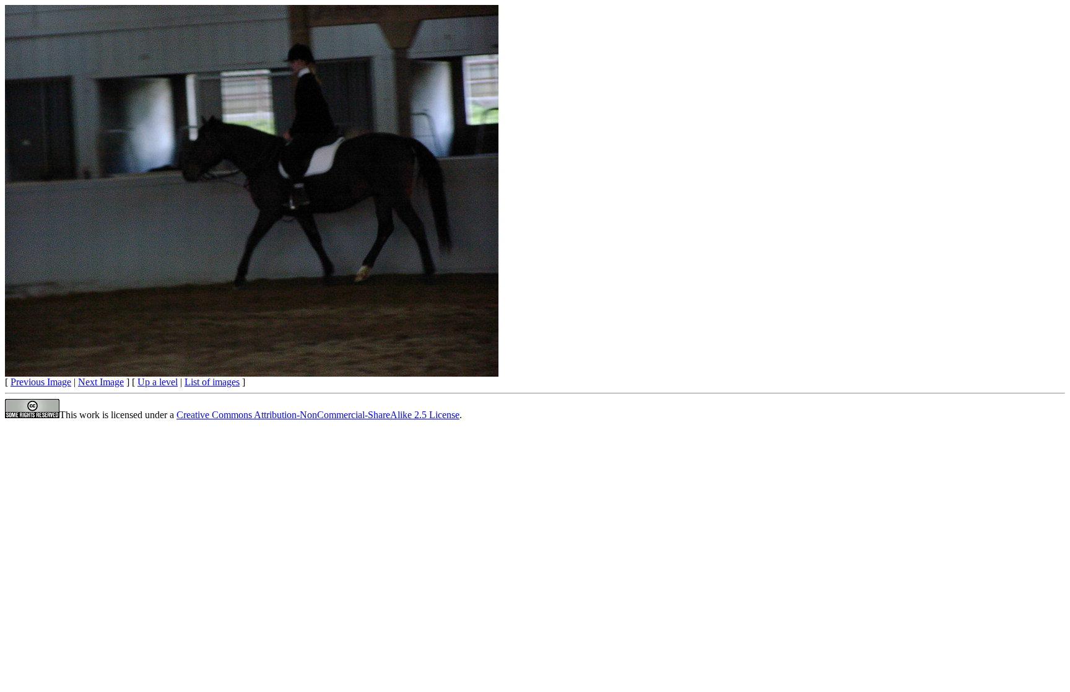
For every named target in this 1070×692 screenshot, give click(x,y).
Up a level (157, 382)
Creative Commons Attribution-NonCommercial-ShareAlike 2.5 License (317, 415)
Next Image (101, 382)
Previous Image (41, 382)
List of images (212, 382)
